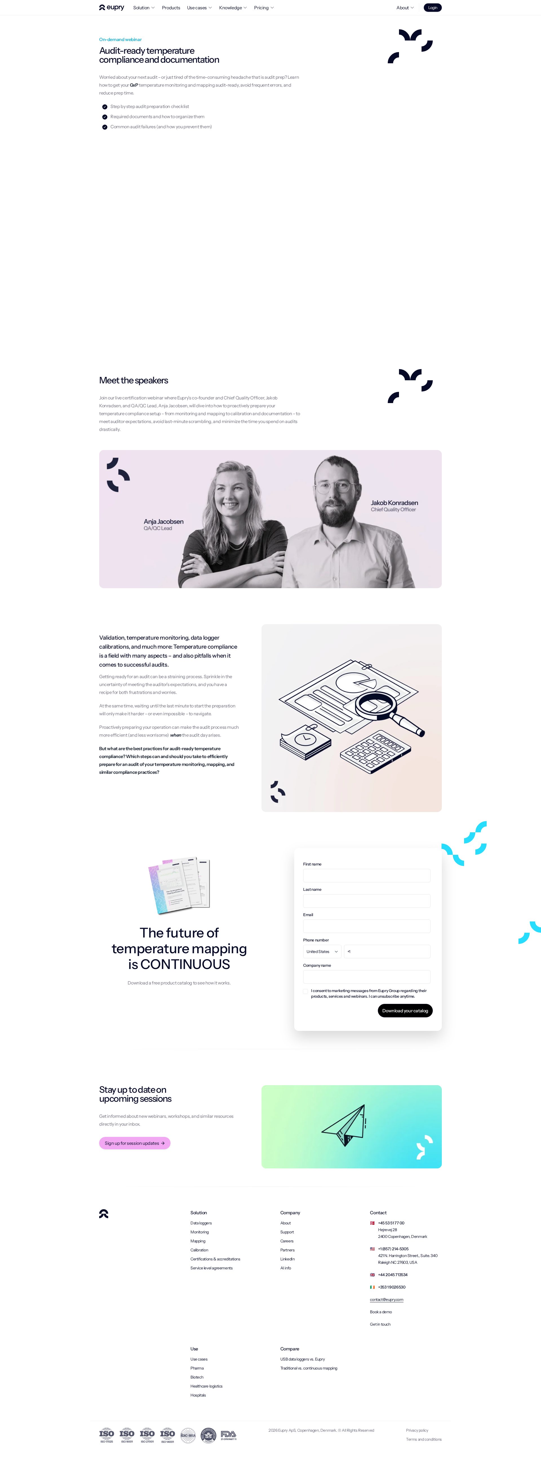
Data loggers (201, 1223)
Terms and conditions (424, 1439)
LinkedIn (287, 1259)
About (285, 1223)
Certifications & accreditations (215, 1259)
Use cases (198, 1359)
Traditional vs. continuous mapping (308, 1368)
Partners (287, 1250)
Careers (287, 1241)
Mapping (197, 1241)
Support (287, 1232)
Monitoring (199, 1232)
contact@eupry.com (386, 1299)
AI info (285, 1268)
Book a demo (381, 1311)
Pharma (197, 1368)
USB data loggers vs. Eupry (302, 1359)
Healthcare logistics (206, 1386)
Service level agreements (211, 1268)
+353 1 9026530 (391, 1287)
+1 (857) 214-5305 (393, 1248)
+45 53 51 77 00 (391, 1223)
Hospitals (198, 1395)
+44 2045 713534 (393, 1274)
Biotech (196, 1377)
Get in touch (380, 1324)
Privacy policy (417, 1430)
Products (171, 7)
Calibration (199, 1250)
